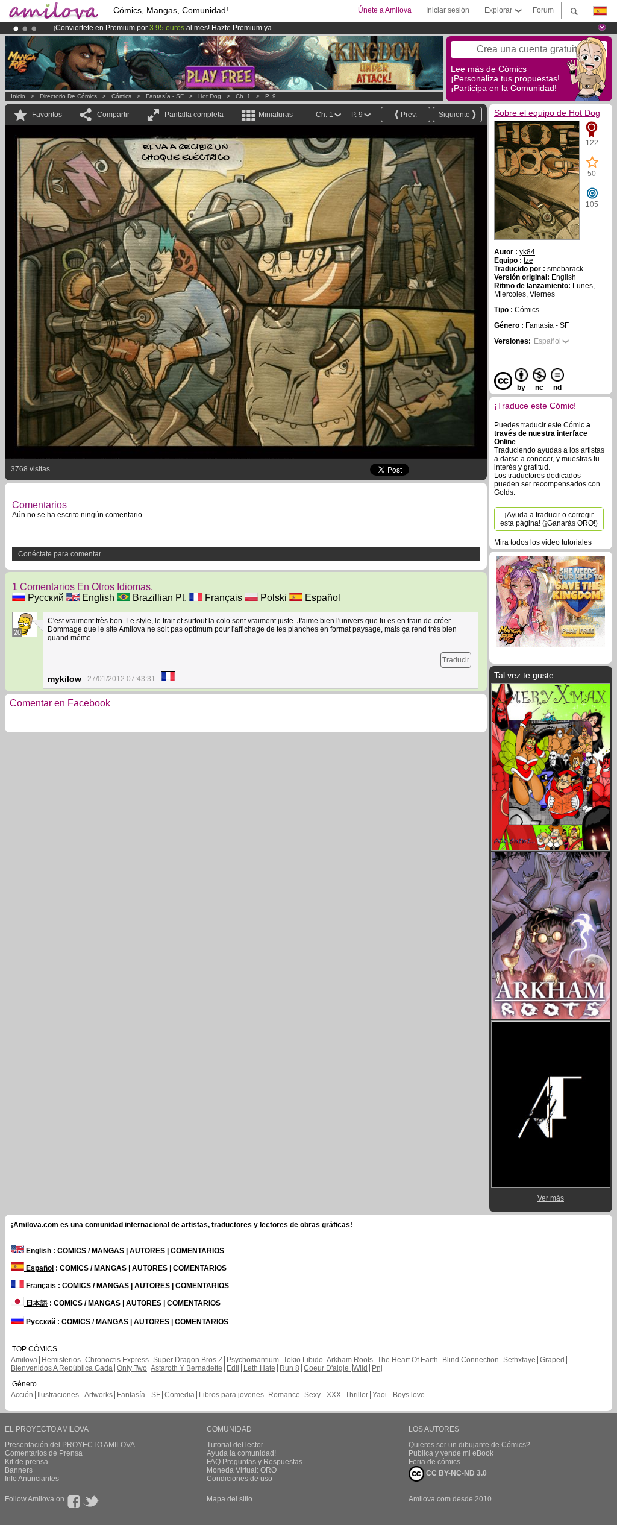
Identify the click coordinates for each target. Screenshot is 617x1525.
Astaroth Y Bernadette (186, 1368)
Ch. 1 (243, 96)
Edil (233, 1368)
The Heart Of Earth (407, 1360)
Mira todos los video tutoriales (543, 542)
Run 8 (289, 1368)
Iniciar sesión (447, 10)
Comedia (179, 1395)
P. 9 (270, 96)
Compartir (113, 114)
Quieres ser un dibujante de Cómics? (469, 1445)
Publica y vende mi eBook (451, 1453)
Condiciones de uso (239, 1478)
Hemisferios (61, 1360)
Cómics (122, 96)
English (97, 598)
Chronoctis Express (117, 1360)
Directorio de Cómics (68, 96)
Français (222, 598)
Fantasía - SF (165, 96)
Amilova (24, 1360)
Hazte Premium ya (241, 28)
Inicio (18, 96)
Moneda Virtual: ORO (242, 1470)
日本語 (36, 1303)
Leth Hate (259, 1368)
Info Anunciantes (32, 1478)
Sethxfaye (519, 1360)
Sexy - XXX (322, 1395)
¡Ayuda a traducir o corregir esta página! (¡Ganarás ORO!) (549, 519)
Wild (360, 1368)
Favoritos (47, 114)
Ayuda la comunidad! (241, 1453)
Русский (44, 598)
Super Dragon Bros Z (187, 1360)
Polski (272, 598)
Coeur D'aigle (327, 1368)
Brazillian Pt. (158, 598)
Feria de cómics (434, 1461)
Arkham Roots (350, 1360)
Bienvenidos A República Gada (62, 1368)
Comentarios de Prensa (44, 1453)
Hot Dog (209, 96)
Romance (284, 1395)
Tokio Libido (303, 1360)
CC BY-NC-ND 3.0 (455, 1473)
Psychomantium (253, 1360)
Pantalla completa (194, 114)
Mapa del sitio (229, 1499)
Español (321, 598)
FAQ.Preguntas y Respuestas (254, 1461)
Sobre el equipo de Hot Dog (547, 113)
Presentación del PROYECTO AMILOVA (70, 1445)
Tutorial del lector (235, 1445)
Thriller (356, 1395)
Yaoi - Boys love (398, 1395)
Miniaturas (275, 114)
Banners (19, 1470)
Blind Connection (470, 1360)
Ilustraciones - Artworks (75, 1395)
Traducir (455, 660)
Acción (22, 1395)
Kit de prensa (26, 1461)
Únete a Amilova (385, 10)
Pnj (377, 1368)
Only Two (132, 1368)
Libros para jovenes (231, 1395)
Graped (552, 1360)
